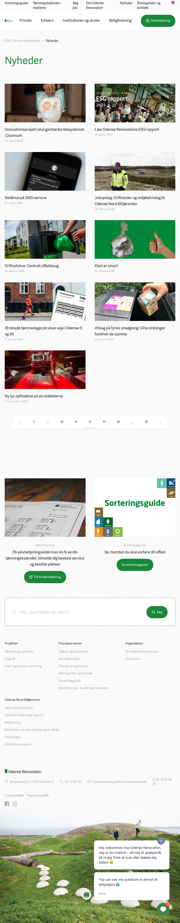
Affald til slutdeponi (18, 744)
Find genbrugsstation (73, 666)
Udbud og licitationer (73, 651)
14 (118, 422)
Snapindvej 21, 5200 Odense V (32, 781)
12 (90, 422)
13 (104, 422)
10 (61, 422)
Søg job (75, 5)
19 (146, 422)
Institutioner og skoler (81, 20)
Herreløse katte (69, 659)
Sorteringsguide (16, 3)
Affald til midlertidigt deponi (24, 715)
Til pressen (132, 659)
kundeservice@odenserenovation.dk (119, 781)
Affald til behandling (19, 708)
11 (76, 422)
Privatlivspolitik (38, 795)
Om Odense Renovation (95, 5)
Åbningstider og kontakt (149, 5)
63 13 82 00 (73, 781)
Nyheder (126, 3)
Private (25, 20)
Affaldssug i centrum (19, 651)
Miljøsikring (13, 722)
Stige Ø (10, 659)
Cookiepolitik (14, 795)
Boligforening (120, 20)
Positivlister (13, 737)
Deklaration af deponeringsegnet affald (32, 729)
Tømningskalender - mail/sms (47, 5)
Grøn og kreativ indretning (23, 666)
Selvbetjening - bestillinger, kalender (84, 688)
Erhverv (47, 20)
